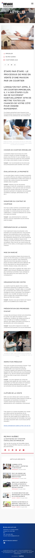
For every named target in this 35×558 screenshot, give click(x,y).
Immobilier (9, 53)
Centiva (21, 556)
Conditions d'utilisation (19, 552)
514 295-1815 (9, 534)
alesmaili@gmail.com (13, 535)
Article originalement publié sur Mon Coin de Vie (17, 425)
